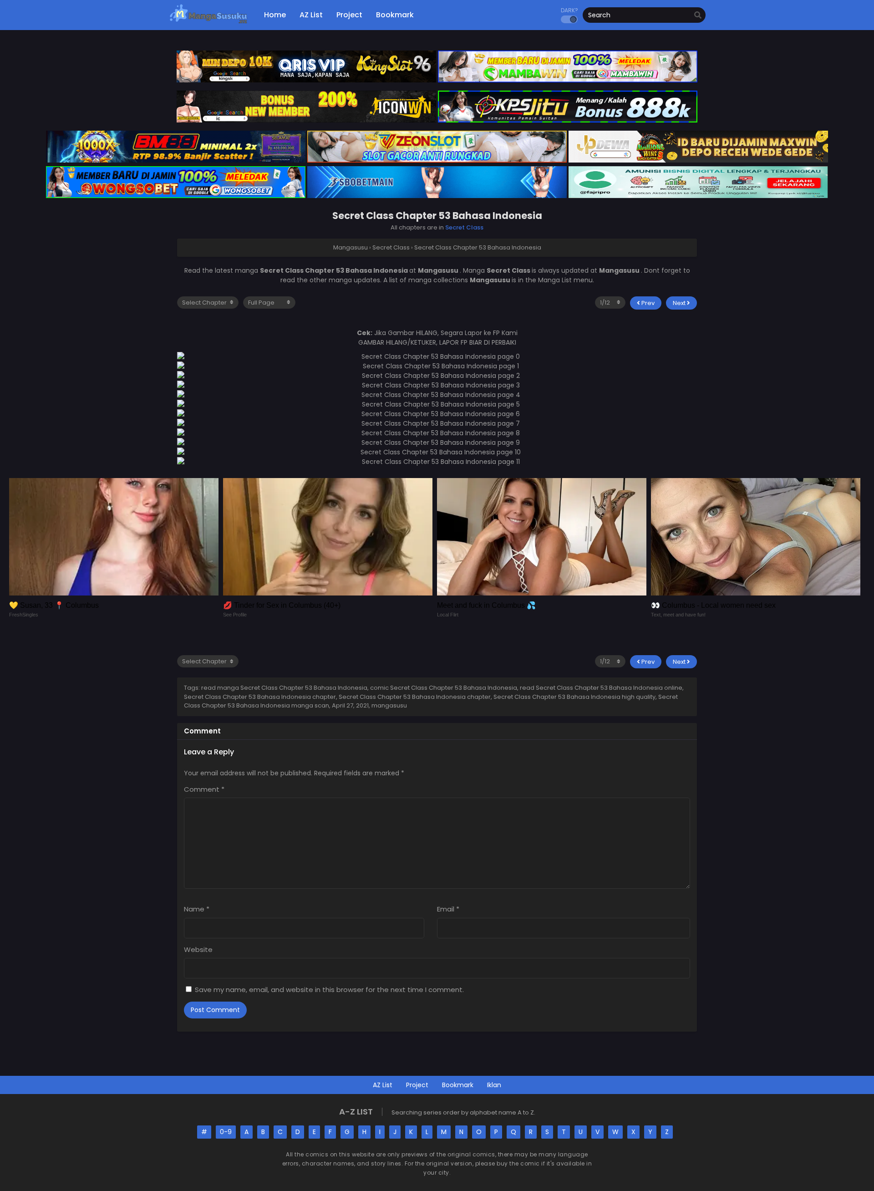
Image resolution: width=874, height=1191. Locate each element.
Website (198, 949)
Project (417, 1084)
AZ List (382, 1084)
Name (196, 909)
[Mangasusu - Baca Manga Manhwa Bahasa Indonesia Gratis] (208, 22)
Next (680, 303)
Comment (204, 789)
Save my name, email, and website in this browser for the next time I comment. (329, 989)
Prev (647, 303)
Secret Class (464, 227)
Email (448, 909)
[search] (698, 15)
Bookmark (457, 1084)
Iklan (494, 1084)
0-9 (226, 1131)
